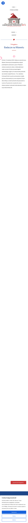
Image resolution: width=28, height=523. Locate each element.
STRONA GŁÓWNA (14, 10)
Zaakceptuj (14, 512)
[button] (18, 482)
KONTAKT (14, 35)
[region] (14, 509)
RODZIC (13, 32)
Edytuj (14, 516)
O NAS (13, 7)
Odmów (14, 519)
